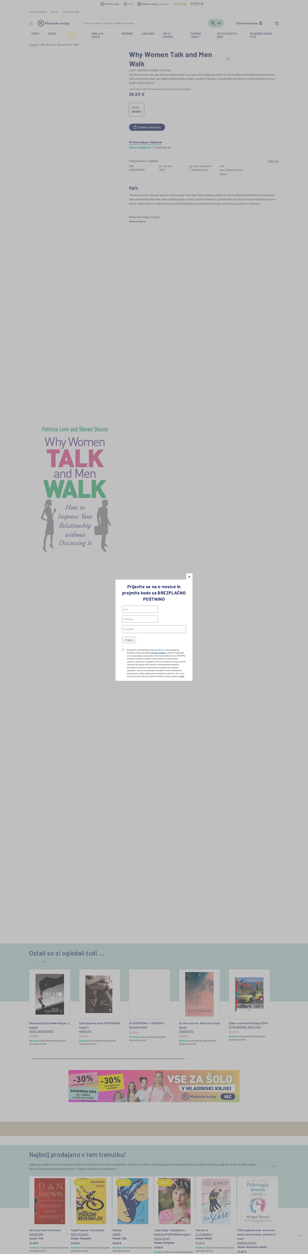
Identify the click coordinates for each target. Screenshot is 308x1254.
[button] (189, 576)
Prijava (129, 640)
